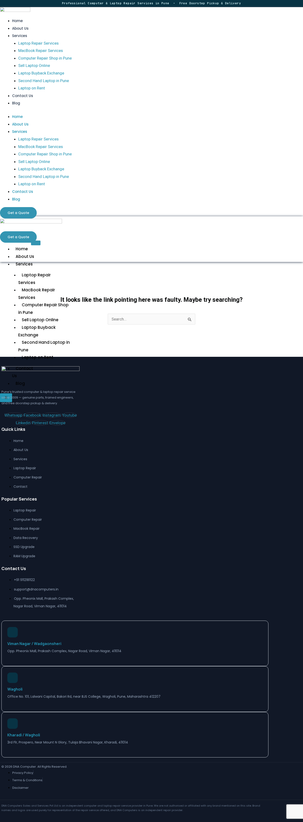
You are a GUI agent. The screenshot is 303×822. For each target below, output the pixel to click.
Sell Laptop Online (34, 65)
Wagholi (14, 689)
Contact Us (22, 95)
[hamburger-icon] (35, 243)
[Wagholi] (12, 678)
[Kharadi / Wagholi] (12, 723)
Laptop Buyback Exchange (41, 73)
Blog (16, 103)
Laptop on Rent (31, 88)
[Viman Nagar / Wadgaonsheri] (12, 632)
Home (17, 20)
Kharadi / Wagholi (23, 735)
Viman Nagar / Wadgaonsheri (34, 643)
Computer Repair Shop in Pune (45, 58)
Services (19, 35)
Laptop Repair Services (38, 43)
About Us (20, 28)
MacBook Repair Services (40, 50)
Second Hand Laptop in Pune (43, 80)
